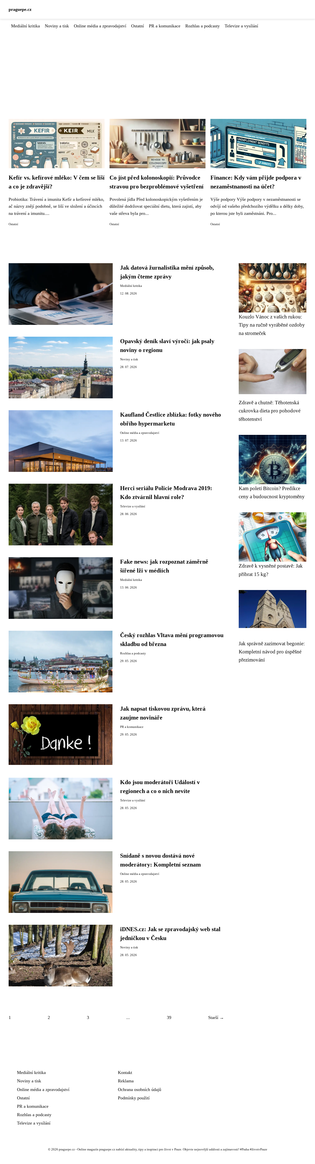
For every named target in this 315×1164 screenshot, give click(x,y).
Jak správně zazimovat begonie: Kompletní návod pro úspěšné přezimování (272, 652)
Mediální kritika (25, 25)
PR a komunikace (164, 25)
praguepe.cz (20, 9)
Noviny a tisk (57, 25)
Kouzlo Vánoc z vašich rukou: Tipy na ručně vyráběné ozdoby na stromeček (272, 325)
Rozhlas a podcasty (202, 25)
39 (169, 1017)
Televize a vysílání (241, 25)
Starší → (216, 1017)
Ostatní (137, 25)
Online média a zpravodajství (100, 25)
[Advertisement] (157, 66)
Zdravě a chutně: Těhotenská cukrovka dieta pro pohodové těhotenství (269, 411)
